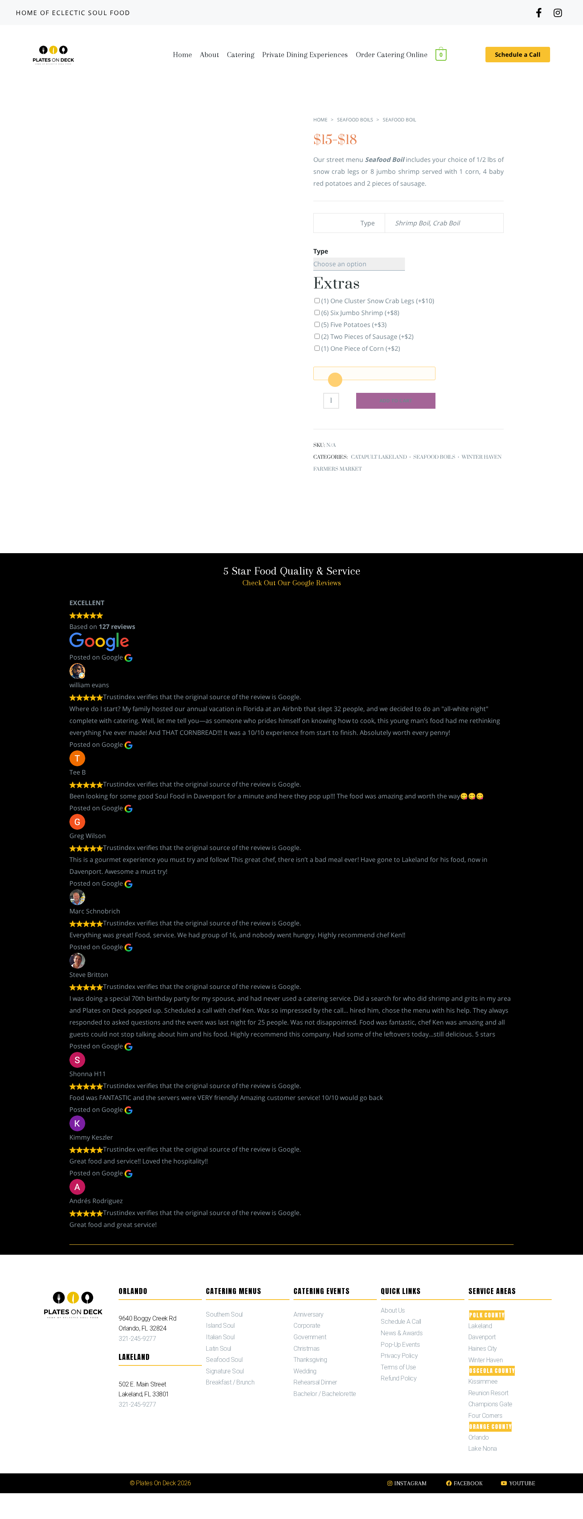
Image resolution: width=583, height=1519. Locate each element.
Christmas (306, 1348)
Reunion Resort (488, 1393)
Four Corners (485, 1415)
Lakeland (480, 1326)
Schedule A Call (401, 1321)
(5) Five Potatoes (354, 324)
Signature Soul (225, 1371)
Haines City (482, 1348)
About (209, 54)
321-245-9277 (137, 1338)
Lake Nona (482, 1448)
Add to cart (396, 400)
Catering (240, 54)
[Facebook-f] (538, 12)
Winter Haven (485, 1360)
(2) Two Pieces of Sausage (367, 336)
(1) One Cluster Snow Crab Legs (377, 300)
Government (309, 1337)
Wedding (304, 1371)
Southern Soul (224, 1314)
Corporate (306, 1325)
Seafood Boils (355, 119)
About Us (393, 1310)
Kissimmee (483, 1381)
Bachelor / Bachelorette (324, 1394)
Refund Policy (398, 1378)
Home (182, 54)
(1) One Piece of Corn (360, 348)
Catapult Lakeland (379, 457)
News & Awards (401, 1333)
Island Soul (220, 1325)
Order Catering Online (392, 54)
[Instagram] (557, 12)
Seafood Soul (224, 1359)
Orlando (478, 1437)
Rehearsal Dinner (315, 1382)
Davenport (482, 1337)
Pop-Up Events (400, 1344)
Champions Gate (490, 1404)
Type (320, 251)
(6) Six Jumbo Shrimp (360, 312)
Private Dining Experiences (305, 54)
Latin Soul (218, 1348)
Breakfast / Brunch (230, 1382)
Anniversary (308, 1314)
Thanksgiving (310, 1359)
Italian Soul (220, 1337)
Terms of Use (398, 1367)
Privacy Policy (399, 1355)
